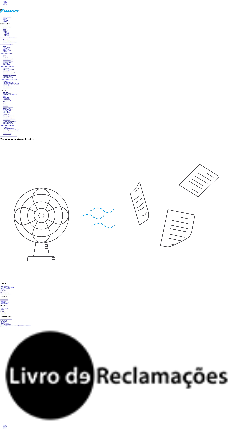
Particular (5, 1)
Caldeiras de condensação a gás (9, 119)
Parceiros (4, 3)
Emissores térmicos (6, 120)
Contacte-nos (5, 20)
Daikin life (5, 4)
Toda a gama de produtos (8, 123)
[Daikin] (9, 15)
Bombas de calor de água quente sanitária (11, 130)
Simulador (5, 21)
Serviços (4, 19)
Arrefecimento (5, 127)
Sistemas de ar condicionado (8, 115)
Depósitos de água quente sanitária (9, 121)
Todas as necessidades (7, 134)
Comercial (5, 2)
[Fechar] (5, 90)
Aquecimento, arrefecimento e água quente (11, 129)
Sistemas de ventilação (7, 117)
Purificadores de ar (6, 116)
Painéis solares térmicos (7, 122)
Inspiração (5, 18)
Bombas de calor (6, 114)
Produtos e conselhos (7, 17)
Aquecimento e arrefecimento (8, 128)
